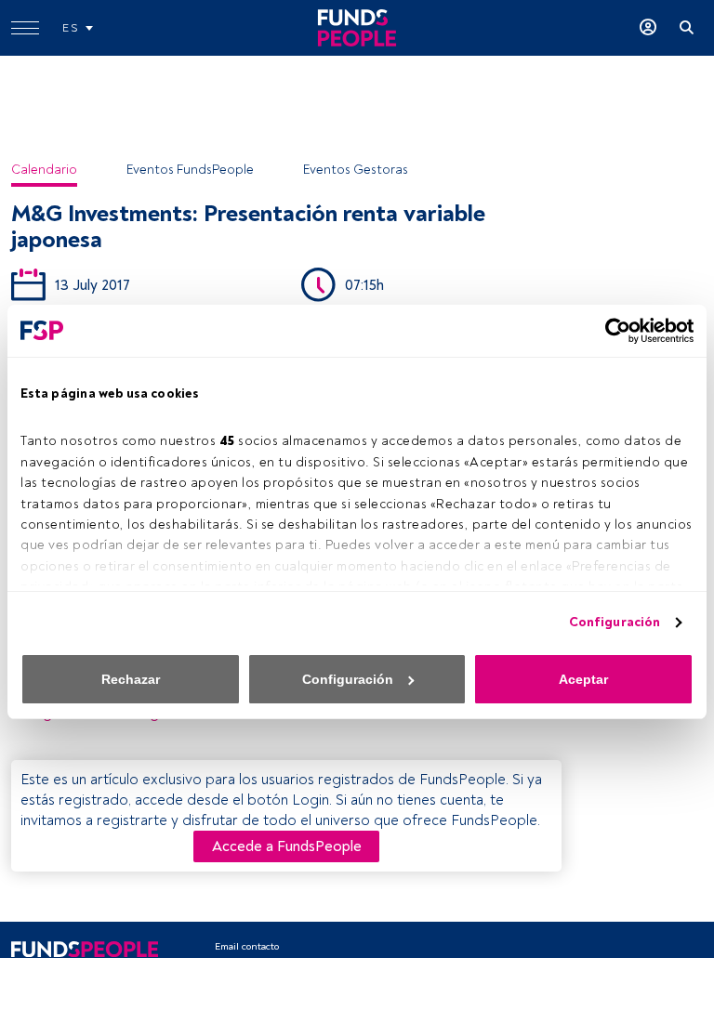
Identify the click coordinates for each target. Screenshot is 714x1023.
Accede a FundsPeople (287, 846)
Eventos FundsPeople (190, 169)
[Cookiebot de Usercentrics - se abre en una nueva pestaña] (612, 331)
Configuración (614, 622)
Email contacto (247, 946)
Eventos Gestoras (355, 169)
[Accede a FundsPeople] (648, 28)
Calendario (44, 169)
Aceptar (583, 679)
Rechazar (130, 679)
